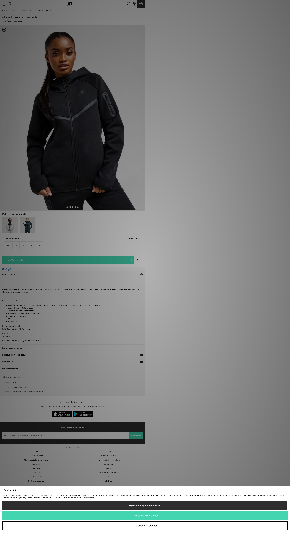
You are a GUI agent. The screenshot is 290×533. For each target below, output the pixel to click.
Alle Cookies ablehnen (145, 525)
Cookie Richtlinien (85, 498)
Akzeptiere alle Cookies (145, 515)
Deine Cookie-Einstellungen (144, 505)
